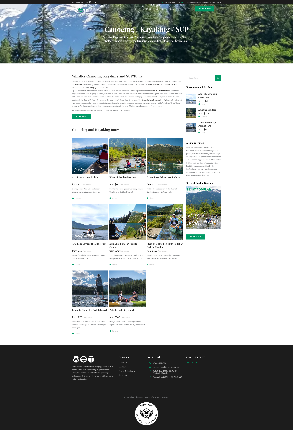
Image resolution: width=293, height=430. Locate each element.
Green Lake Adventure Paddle (154, 100)
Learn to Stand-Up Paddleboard (162, 84)
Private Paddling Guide (122, 310)
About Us (123, 363)
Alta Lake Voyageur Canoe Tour (89, 243)
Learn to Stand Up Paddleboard (89, 310)
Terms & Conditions (127, 371)
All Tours (122, 367)
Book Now (123, 375)
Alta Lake (78, 84)
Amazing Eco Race (207, 109)
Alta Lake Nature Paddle (85, 177)
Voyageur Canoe (97, 87)
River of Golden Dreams (160, 91)
